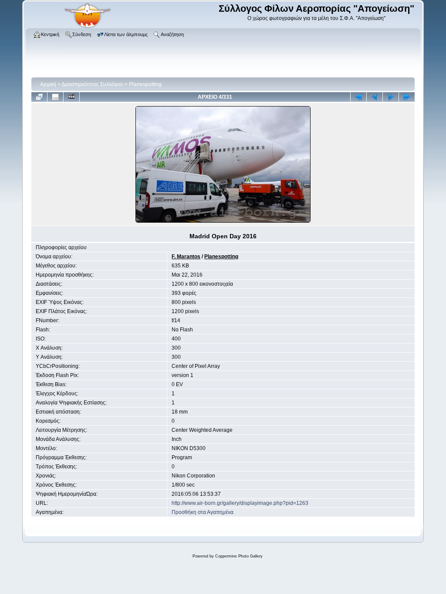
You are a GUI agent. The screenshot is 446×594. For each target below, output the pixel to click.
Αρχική (48, 84)
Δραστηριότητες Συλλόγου (92, 84)
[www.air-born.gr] (87, 26)
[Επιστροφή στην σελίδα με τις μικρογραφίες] (39, 97)
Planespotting (145, 84)
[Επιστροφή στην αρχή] (358, 97)
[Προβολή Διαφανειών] (71, 97)
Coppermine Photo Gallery (239, 556)
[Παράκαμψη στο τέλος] (407, 97)
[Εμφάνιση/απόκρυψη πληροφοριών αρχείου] (55, 97)
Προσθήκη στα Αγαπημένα (202, 512)
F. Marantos (186, 257)
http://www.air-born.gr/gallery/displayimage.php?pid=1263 (240, 503)
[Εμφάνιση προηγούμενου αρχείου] (374, 97)
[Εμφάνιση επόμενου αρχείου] (391, 97)
